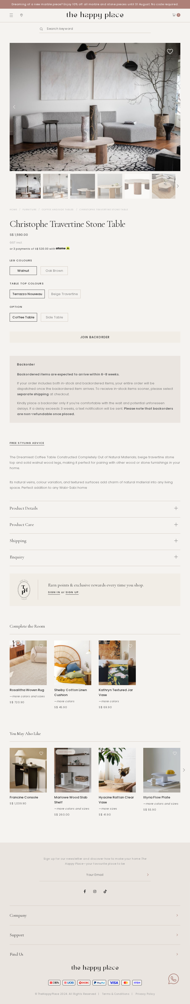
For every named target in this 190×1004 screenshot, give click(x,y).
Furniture (30, 209)
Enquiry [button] (17, 557)
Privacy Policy (145, 994)
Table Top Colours (27, 283)
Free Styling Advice (27, 443)
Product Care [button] (22, 524)
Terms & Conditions (115, 994)
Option (16, 307)
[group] (28, 186)
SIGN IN (54, 592)
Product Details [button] (24, 508)
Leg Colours (21, 260)
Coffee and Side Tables (58, 209)
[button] (12, 186)
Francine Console (24, 797)
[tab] (95, 509)
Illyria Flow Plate (156, 797)
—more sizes (108, 809)
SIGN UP (72, 592)
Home (13, 209)
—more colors (64, 701)
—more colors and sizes (27, 696)
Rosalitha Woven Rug (27, 690)
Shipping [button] (18, 540)
